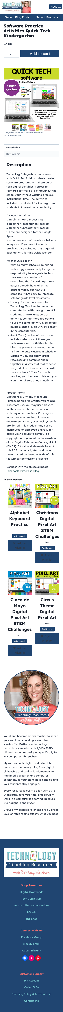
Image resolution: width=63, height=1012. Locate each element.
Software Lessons (34, 132)
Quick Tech (20, 132)
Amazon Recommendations (31, 905)
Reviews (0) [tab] (13, 153)
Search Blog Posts (17, 17)
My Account (31, 980)
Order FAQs (31, 987)
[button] (15, 127)
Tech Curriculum (31, 898)
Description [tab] (13, 147)
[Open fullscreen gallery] (56, 120)
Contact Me (31, 1000)
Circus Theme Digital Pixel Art (47, 608)
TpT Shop (31, 918)
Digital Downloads (31, 892)
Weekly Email (31, 943)
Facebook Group (31, 937)
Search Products (47, 17)
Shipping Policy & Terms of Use (31, 994)
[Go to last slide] (13, 127)
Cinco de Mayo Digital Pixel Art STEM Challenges (20, 614)
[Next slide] (49, 127)
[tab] (26, 119)
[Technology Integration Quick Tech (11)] (31, 95)
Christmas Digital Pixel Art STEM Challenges (47, 524)
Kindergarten (14, 135)
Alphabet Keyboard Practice (19, 518)
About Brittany (31, 950)
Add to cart (40, 53)
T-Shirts (31, 912)
